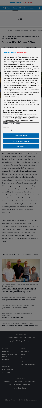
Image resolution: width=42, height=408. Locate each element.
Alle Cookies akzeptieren (21, 141)
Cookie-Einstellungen (21, 135)
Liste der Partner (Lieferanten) (12, 123)
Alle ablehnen (21, 146)
